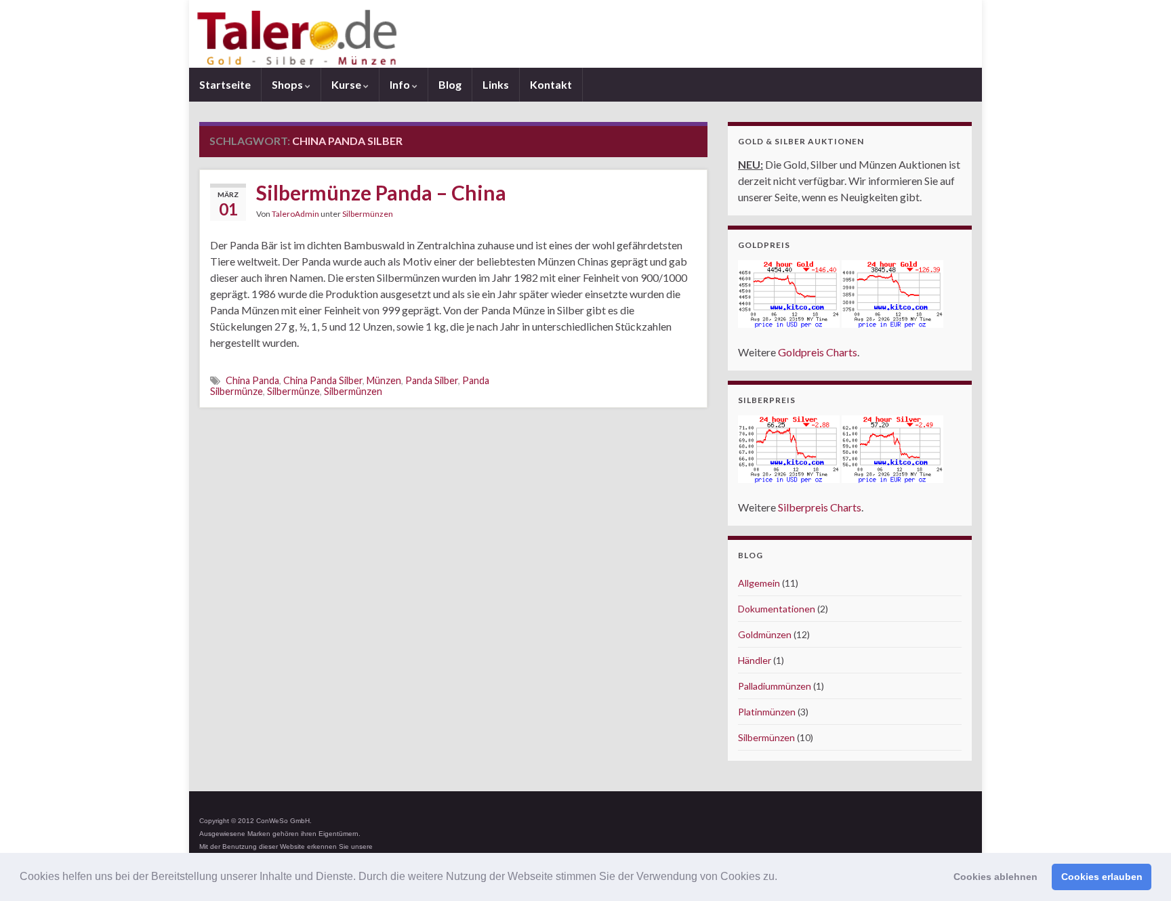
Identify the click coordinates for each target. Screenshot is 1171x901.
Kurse (347, 84)
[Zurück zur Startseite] (585, 34)
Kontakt (551, 84)
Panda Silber (431, 380)
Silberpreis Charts (819, 507)
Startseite (225, 84)
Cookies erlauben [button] (1102, 876)
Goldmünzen (765, 634)
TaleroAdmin (295, 214)
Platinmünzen (767, 711)
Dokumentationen (776, 608)
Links (495, 84)
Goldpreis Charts (817, 351)
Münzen (384, 380)
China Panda (252, 380)
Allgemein (759, 583)
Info (401, 84)
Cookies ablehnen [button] (995, 876)
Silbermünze (293, 391)
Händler (754, 660)
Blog (449, 84)
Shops (288, 84)
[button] (782, 878)
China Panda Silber (323, 380)
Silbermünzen (367, 214)
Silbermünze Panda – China (381, 192)
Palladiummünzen (774, 686)
